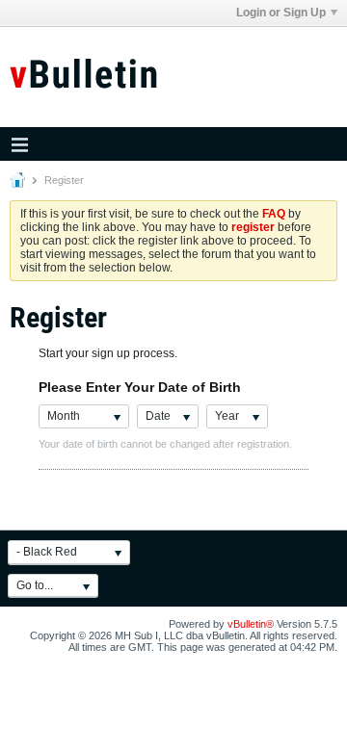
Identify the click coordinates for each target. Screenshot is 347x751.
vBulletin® (250, 624)
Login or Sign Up (281, 12)
